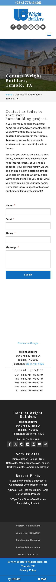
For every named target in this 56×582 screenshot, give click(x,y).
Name (10, 205)
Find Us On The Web (28, 439)
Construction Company (28, 540)
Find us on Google (28, 343)
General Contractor (28, 554)
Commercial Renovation (28, 533)
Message (12, 247)
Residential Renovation (28, 547)
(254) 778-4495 (28, 3)
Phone (11, 233)
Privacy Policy (28, 570)
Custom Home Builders (28, 525)
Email (10, 219)
